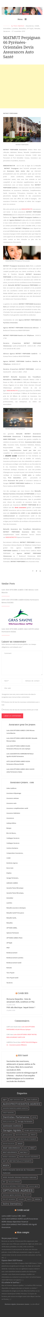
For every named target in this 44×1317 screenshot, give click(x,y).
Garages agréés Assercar (32, 1130)
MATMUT (24, 1152)
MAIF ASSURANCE (10, 1152)
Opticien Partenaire (13, 933)
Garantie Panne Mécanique (15, 888)
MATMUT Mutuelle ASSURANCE (28, 1156)
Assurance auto (11, 803)
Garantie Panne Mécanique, (15, 893)
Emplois (9, 873)
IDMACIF (33, 1134)
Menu (20, 19)
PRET (8, 948)
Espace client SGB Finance (12, 1260)
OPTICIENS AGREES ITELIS (14, 938)
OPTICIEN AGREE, (12, 928)
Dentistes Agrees (12, 863)
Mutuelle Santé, (11, 918)
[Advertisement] (22, 86)
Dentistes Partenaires (16, 1117)
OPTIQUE (30, 28)
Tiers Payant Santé (12, 978)
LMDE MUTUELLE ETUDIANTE (26, 1139)
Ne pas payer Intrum (10, 1238)
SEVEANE (21, 1199)
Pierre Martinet (18, 26)
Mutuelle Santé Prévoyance (15, 913)
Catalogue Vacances (13, 838)
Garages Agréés (12, 1130)
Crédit (37, 26)
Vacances (6, 31)
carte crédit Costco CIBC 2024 (14, 1216)
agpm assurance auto (17, 1099)
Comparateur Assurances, (15, 853)
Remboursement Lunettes (15, 958)
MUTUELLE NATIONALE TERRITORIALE (14, 1186)
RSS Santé (23, 1055)
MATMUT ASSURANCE (9, 1156)
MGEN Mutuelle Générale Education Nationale (19, 1177)
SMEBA (37, 1199)
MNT (4, 1182)
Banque (9, 828)
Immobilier (7, 28)
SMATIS (29, 1199)
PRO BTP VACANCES (9, 1199)
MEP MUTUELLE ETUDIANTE (20, 1161)
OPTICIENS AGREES (18, 1190)
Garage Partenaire (25, 1121)
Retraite (37, 28)
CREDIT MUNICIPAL (8, 1112)
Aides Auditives (11, 788)
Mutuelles (22, 28)
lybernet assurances (9, 1143)
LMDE (11, 1139)
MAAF (20, 1144)
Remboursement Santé (14, 963)
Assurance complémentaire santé (17, 808)
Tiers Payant (10, 973)
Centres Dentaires (12, 848)
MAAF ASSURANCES (11, 1148)
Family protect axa (9, 1121)
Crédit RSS (23, 993)
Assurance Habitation (13, 813)
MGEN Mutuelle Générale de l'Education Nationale (19, 1171)
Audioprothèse (11, 823)
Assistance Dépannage (14, 793)
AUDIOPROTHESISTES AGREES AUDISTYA (15, 1108)
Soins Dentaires (12, 1203)
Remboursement (12, 953)
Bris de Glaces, (11, 833)
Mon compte (23, 1232)
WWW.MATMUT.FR (26, 209)
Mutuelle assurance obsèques (16, 908)
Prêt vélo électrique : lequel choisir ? (21, 1007)
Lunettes (15, 28)
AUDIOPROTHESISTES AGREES (21, 1103)
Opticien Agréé (33, 1186)
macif (25, 1148)
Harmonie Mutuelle (21, 1134)
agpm (5, 1099)
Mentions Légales (10, 1304)
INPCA (4, 1139)
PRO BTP (27, 1195)
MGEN (6, 1165)
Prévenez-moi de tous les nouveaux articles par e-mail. (20, 710)
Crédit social (23, 1210)
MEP (4, 1161)
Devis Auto (10, 868)
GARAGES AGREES (12, 883)
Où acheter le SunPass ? (11, 1282)
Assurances (30, 26)
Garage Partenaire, (13, 878)
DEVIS (34, 1117)
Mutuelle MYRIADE (14, 1182)
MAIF (32, 1148)
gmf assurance (7, 1135)
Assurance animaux (13, 798)
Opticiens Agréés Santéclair (12, 1195)
